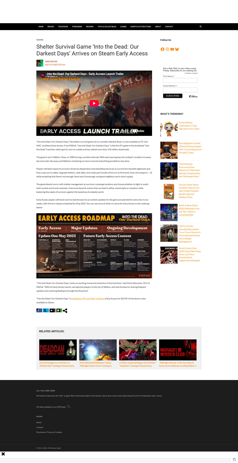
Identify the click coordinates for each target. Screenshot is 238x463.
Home (40, 27)
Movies (51, 27)
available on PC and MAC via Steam (88, 298)
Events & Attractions (141, 27)
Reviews (90, 27)
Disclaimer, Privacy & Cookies (49, 432)
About (158, 27)
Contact (169, 27)
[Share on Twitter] (46, 310)
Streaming (77, 27)
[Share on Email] (53, 310)
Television (63, 27)
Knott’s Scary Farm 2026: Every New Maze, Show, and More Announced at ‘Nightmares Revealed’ (190, 254)
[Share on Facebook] (39, 310)
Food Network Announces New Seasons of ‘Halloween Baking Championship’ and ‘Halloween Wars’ (189, 170)
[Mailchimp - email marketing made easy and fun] (193, 99)
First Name (168, 76)
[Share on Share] (66, 310)
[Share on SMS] (59, 310)
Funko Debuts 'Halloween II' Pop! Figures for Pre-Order (189, 125)
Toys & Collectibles (107, 27)
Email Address (170, 86)
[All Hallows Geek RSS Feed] (68, 407)
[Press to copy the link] (235, 460)
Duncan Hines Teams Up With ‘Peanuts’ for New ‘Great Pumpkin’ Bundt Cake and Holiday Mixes (189, 190)
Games (123, 27)
